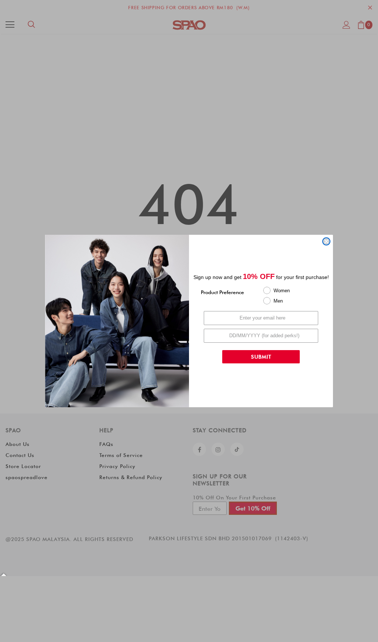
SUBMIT (261, 357)
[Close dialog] (326, 241)
